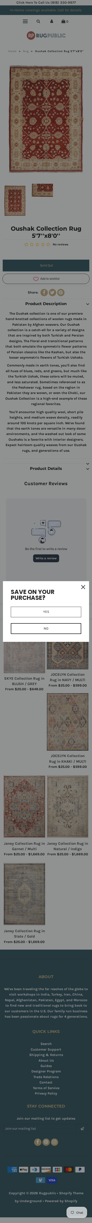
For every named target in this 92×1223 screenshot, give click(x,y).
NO (46, 628)
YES (46, 612)
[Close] (83, 587)
